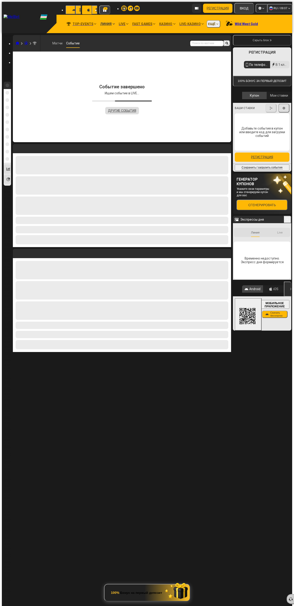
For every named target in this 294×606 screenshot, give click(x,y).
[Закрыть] (287, 333)
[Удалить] (226, 252)
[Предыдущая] (16, 252)
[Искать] (227, 43)
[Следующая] (27, 252)
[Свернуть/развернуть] (287, 264)
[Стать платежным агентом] (196, 8)
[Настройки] (261, 8)
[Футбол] (26, 43)
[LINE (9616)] (17, 43)
